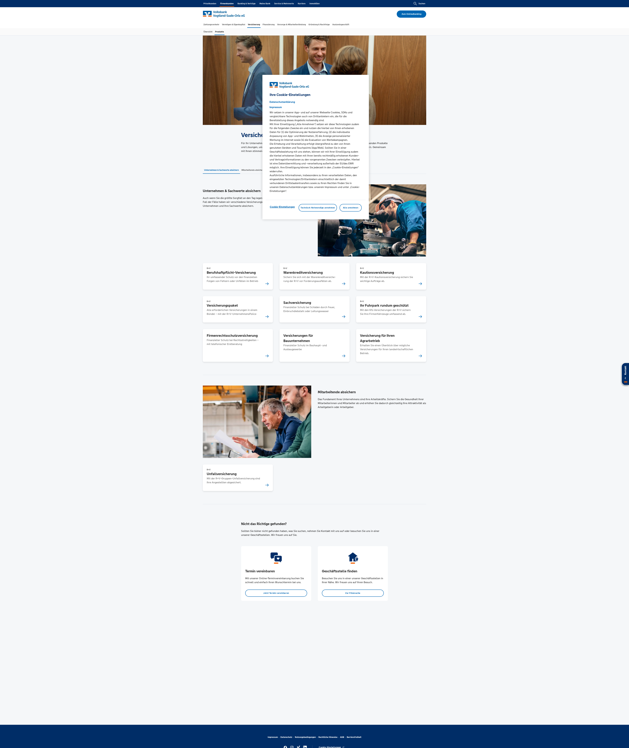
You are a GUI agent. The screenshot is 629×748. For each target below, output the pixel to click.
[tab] (211, 24)
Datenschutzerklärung (282, 101)
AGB (342, 737)
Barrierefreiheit (354, 737)
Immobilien (314, 3)
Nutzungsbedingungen (305, 737)
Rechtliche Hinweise (327, 737)
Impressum (273, 737)
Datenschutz (286, 737)
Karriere (301, 3)
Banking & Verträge (247, 3)
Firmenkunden (227, 3)
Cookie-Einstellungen (282, 206)
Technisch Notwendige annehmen (318, 207)
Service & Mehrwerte (284, 3)
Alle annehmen (350, 207)
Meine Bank (264, 3)
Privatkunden (209, 3)
